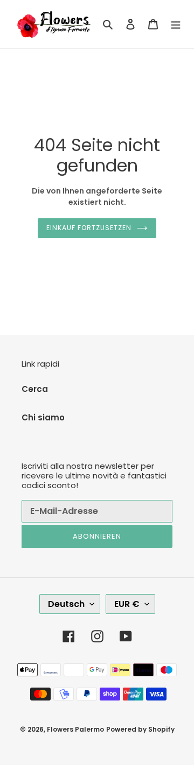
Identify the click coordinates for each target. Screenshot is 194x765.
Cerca (35, 389)
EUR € (127, 604)
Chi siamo (43, 417)
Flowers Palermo (75, 729)
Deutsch (66, 604)
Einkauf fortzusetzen (88, 227)
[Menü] (175, 24)
